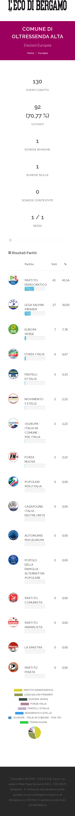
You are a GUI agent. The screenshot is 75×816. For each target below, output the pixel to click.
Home (30, 53)
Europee (43, 53)
